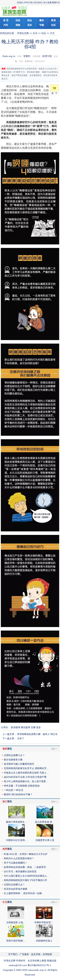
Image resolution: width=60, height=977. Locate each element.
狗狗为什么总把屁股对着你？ (19, 858)
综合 (43, 33)
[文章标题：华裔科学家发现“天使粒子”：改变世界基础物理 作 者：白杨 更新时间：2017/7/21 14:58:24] (44, 918)
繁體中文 (56, 2)
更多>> (54, 749)
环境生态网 (23, 33)
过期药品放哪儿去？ (14, 755)
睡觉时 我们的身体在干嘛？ (18, 794)
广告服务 (24, 954)
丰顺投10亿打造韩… (16, 840)
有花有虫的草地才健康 (15, 889)
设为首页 (38, 2)
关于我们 (13, 954)
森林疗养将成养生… (16, 822)
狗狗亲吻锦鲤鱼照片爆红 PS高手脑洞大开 (25, 880)
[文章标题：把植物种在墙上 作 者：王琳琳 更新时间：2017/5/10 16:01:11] (44, 936)
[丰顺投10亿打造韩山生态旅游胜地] (16, 835)
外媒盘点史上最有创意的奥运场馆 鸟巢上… (26, 772)
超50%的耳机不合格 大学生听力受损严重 (25, 777)
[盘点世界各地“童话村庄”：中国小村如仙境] (44, 817)
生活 (35, 33)
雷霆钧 (26, 56)
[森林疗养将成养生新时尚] (16, 817)
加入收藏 (48, 2)
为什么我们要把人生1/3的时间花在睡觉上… (26, 875)
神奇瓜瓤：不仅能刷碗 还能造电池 (22, 785)
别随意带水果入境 (45, 840)
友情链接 (47, 954)
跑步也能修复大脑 (13, 759)
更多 (38, 727)
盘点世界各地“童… (44, 822)
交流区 (20, 2)
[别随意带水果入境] (44, 835)
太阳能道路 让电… (16, 922)
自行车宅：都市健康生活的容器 (20, 871)
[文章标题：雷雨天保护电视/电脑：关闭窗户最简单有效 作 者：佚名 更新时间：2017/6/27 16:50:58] (16, 936)
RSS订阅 (28, 2)
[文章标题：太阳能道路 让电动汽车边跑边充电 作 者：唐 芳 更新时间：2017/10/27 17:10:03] (16, 918)
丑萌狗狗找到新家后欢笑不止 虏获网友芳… (26, 768)
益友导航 (35, 954)
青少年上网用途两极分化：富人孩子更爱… (26, 781)
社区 (53, 25)
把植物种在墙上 (44, 940)
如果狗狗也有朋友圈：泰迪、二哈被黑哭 (25, 867)
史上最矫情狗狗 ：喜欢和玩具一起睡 (23, 893)
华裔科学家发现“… (44, 922)
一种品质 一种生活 (13, 790)
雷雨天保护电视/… (16, 940)
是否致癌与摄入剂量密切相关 (19, 764)
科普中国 (47, 56)
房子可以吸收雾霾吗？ (15, 862)
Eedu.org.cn (8, 56)
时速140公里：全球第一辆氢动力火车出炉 (26, 854)
